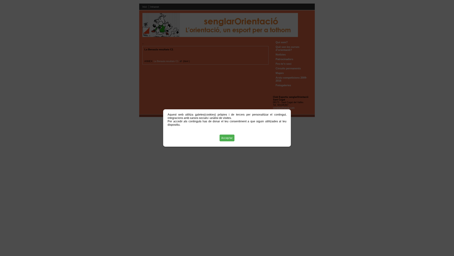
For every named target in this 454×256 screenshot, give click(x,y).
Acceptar (227, 138)
